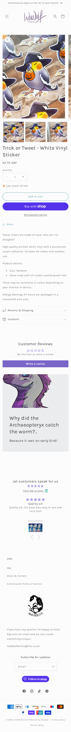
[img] (35, 486)
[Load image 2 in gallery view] (35, 132)
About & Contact (17, 575)
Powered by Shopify (38, 720)
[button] (7, 16)
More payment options (35, 215)
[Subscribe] (53, 667)
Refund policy (37, 725)
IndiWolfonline (21, 720)
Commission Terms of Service (24, 583)
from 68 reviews (33, 490)
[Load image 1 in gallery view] (13, 132)
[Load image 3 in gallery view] (57, 132)
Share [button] (10, 224)
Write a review (35, 363)
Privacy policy (58, 720)
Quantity (7, 170)
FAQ (9, 568)
